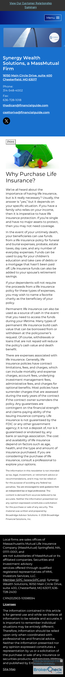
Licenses (9, 604)
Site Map (9, 669)
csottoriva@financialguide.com (26, 112)
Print (10, 141)
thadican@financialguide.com (25, 105)
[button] (52, 18)
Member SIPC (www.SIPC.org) (24, 580)
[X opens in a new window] (6, 120)
